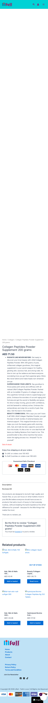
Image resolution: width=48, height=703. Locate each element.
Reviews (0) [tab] (7, 489)
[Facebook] (21, 678)
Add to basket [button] (12, 581)
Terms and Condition (13, 670)
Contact (8, 657)
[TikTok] (27, 678)
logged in (18, 532)
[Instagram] (24, 678)
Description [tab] (7, 485)
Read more (34, 581)
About (7, 655)
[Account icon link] (38, 4)
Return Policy (10, 667)
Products (8, 652)
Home (4, 340)
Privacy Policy (10, 665)
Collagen (11, 340)
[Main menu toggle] (43, 4)
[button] (34, 4)
